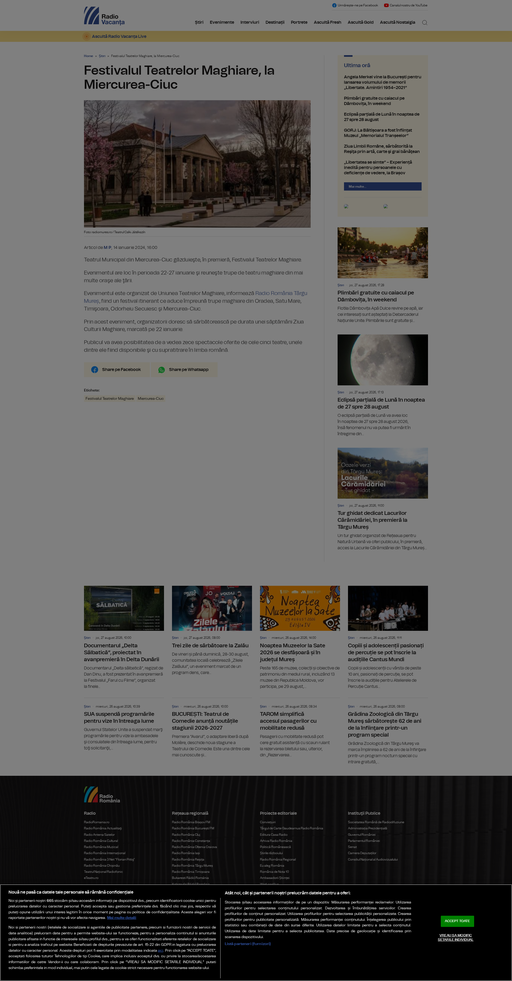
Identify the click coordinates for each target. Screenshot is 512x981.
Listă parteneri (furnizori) (248, 944)
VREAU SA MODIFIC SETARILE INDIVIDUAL (455, 938)
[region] (256, 932)
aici (160, 950)
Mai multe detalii (121, 918)
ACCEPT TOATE (457, 921)
